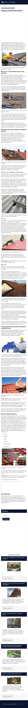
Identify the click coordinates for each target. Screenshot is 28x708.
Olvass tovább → (7, 578)
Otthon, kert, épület (9, 2)
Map (17, 704)
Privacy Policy (22, 704)
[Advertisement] (14, 26)
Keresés (6, 519)
